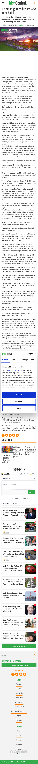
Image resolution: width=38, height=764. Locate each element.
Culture (19, 744)
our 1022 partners (15, 370)
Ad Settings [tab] (23, 360)
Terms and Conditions (19, 711)
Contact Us (19, 698)
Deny (19, 408)
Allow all (19, 395)
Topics (19, 689)
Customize (18, 401)
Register (19, 716)
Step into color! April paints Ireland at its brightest (7, 458)
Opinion (19, 740)
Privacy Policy (19, 707)
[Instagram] (20, 674)
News (19, 731)
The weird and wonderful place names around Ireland (30, 450)
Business (19, 735)
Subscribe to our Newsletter (19, 665)
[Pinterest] (24, 674)
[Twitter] (16, 674)
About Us (19, 693)
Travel (19, 749)
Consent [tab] (5, 360)
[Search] (34, 3)
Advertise (19, 702)
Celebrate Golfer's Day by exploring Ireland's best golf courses (18, 451)
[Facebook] (13, 674)
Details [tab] (13, 360)
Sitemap (19, 720)
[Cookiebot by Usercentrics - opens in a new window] (27, 354)
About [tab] (33, 360)
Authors (19, 684)
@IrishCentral (21, 25)
